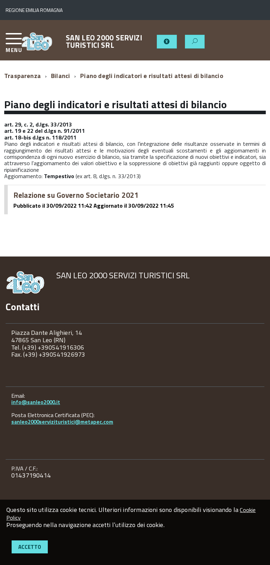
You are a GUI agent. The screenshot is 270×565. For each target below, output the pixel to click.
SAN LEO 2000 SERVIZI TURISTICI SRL (104, 41)
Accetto (29, 547)
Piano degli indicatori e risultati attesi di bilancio (151, 75)
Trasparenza (22, 75)
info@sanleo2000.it (35, 402)
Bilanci (60, 75)
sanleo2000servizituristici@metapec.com (62, 422)
